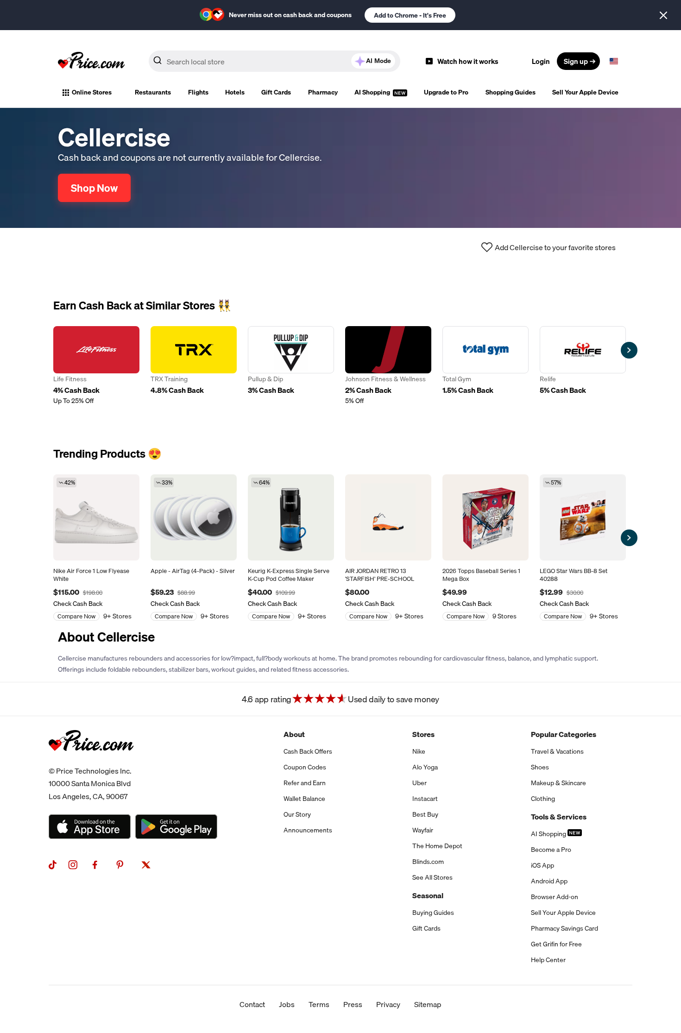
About (294, 734)
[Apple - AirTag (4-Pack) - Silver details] (194, 517)
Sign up (576, 61)
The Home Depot (437, 846)
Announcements (308, 830)
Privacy (388, 1004)
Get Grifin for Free (556, 944)
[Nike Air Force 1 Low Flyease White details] (96, 517)
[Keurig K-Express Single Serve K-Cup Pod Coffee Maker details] (291, 517)
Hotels (235, 92)
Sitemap (427, 1004)
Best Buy (425, 814)
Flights (198, 92)
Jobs (287, 1004)
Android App (549, 881)
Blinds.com (428, 862)
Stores (423, 734)
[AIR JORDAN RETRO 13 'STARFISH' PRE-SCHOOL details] (388, 517)
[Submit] (157, 63)
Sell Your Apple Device (585, 92)
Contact (252, 1004)
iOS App (542, 865)
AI (378, 61)
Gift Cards (276, 92)
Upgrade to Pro (446, 92)
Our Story (297, 814)
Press (352, 1004)
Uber (419, 783)
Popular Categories (563, 734)
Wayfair (422, 830)
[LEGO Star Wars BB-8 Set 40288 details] (583, 517)
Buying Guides (433, 912)
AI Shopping (372, 92)
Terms (319, 1004)
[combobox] (274, 61)
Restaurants (153, 92)
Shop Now (94, 188)
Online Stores (92, 92)
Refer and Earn (305, 783)
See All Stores (432, 877)
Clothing (543, 799)
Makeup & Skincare (558, 783)
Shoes (540, 767)
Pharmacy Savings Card (564, 928)
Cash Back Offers (308, 751)
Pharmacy (323, 92)
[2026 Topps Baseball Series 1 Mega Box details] (485, 517)
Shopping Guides (511, 92)
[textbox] (614, 61)
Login (541, 61)
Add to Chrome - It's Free (410, 15)
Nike (418, 751)
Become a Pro (551, 849)
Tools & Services (558, 817)
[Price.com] (91, 761)
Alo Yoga (425, 767)
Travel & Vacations (557, 751)
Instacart (425, 799)
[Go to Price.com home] (91, 61)
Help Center (548, 960)
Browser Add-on (554, 897)
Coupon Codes (305, 767)
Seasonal (427, 895)
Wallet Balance (304, 799)
